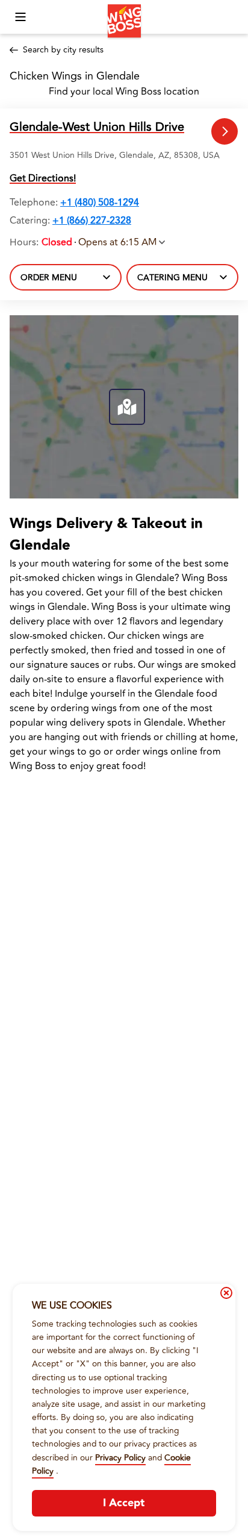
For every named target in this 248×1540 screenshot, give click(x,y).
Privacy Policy (120, 1457)
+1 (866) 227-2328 (91, 220)
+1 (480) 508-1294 (99, 202)
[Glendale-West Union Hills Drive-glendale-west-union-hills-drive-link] (224, 131)
